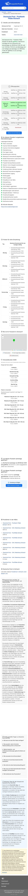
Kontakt (3, 886)
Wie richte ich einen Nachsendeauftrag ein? (14, 765)
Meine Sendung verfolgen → (14, 485)
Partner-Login (14, 894)
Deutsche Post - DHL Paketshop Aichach (14, 528)
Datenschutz (5, 883)
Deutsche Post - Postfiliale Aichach (12, 532)
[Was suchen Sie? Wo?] (24, 8)
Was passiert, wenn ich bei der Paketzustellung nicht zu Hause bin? (11, 744)
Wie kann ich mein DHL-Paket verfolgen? (14, 740)
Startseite (4, 12)
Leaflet (14, 350)
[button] (14, 341)
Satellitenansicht (14, 355)
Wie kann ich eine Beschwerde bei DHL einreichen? (12, 760)
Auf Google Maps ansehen (19, 352)
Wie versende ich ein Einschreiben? (12, 756)
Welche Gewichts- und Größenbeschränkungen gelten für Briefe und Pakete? (13, 751)
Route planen (7, 352)
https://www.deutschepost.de (9, 206)
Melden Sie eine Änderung (14, 132)
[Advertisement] (14, 69)
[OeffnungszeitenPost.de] (14, 3)
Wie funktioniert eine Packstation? (12, 774)
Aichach (9, 12)
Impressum (4, 872)
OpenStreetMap (19, 350)
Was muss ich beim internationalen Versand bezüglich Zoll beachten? (13, 769)
